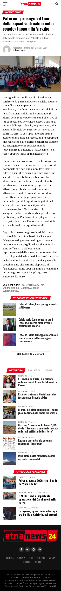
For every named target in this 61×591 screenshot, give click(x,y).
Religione (27, 562)
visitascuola (11, 291)
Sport (38, 562)
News (31, 557)
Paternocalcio (35, 285)
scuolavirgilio (30, 288)
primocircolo (12, 288)
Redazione (20, 50)
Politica (10, 557)
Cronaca (21, 557)
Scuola (52, 557)
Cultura (41, 557)
